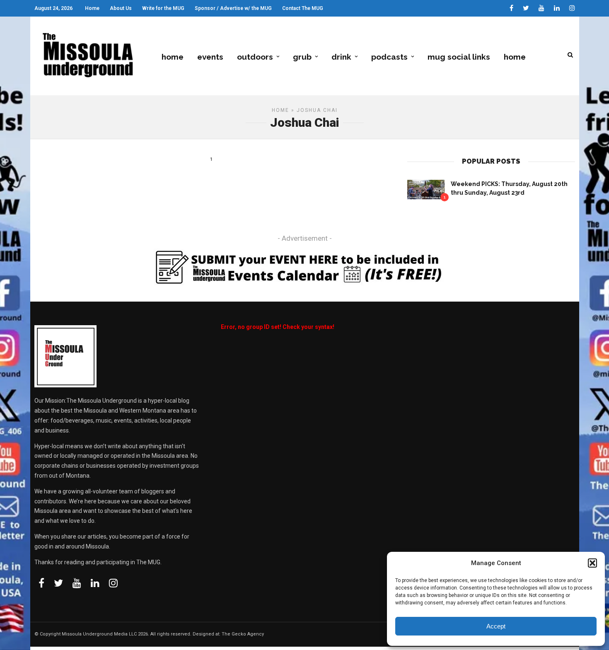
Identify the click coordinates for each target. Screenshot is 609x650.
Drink (341, 56)
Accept (495, 626)
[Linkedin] (557, 8)
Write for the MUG (163, 8)
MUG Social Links (459, 56)
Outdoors (255, 56)
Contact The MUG (302, 8)
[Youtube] (541, 8)
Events (210, 56)
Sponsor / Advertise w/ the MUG (233, 8)
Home (92, 8)
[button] (592, 563)
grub (302, 56)
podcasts (389, 56)
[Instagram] (572, 8)
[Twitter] (58, 583)
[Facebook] (41, 583)
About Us (121, 8)
